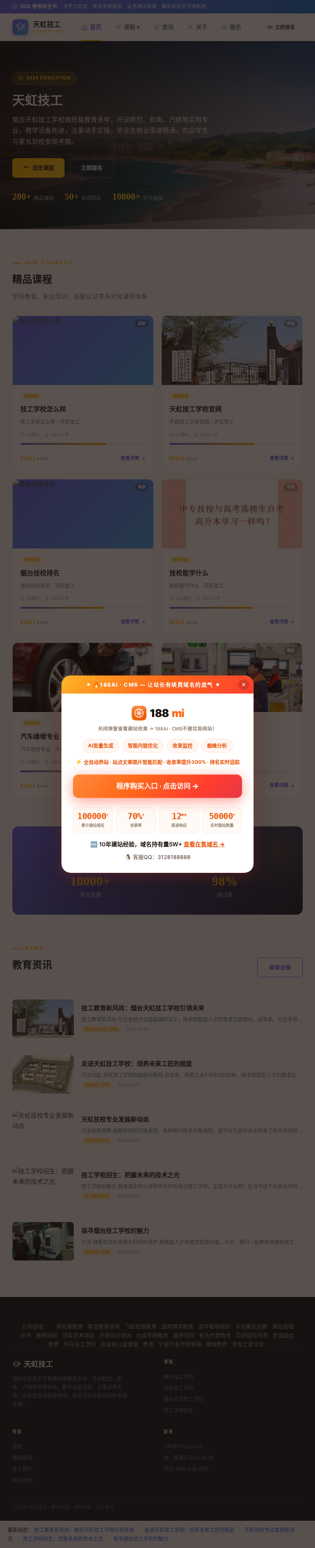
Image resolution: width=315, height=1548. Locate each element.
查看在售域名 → (204, 844)
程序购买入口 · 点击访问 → (157, 787)
